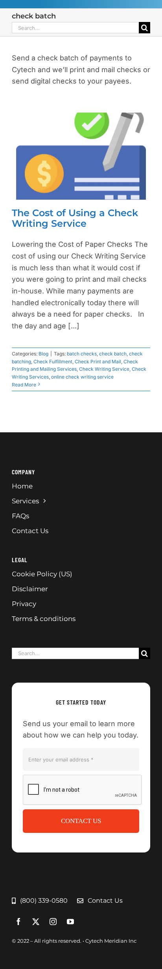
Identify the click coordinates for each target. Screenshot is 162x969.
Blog (43, 354)
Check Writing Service (104, 369)
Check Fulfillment (52, 361)
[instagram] (53, 921)
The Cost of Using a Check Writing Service (75, 218)
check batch (113, 354)
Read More (24, 385)
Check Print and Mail (98, 361)
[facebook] (18, 921)
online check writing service (82, 377)
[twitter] (35, 921)
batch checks (82, 354)
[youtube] (70, 921)
